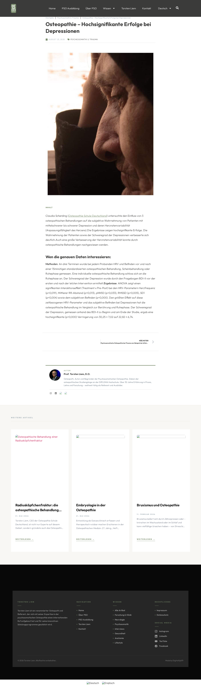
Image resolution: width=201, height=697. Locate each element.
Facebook (163, 646)
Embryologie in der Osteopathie (91, 507)
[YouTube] (60, 393)
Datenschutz (162, 615)
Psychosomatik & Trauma (84, 39)
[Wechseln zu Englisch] (108, 683)
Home (52, 8)
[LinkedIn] (55, 393)
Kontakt (146, 8)
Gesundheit (120, 633)
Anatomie (119, 638)
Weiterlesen (23, 539)
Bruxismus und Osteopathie (158, 505)
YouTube (163, 641)
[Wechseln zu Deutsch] (92, 683)
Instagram (164, 631)
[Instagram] (50, 393)
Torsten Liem (128, 8)
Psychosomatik (122, 624)
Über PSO (91, 8)
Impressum (162, 610)
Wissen (107, 8)
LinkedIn (163, 636)
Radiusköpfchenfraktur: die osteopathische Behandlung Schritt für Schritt (37, 507)
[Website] (65, 393)
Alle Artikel (120, 610)
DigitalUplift (178, 660)
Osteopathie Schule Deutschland (87, 215)
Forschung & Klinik (123, 615)
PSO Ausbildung (70, 8)
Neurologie (120, 619)
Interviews (119, 629)
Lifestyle (119, 642)
